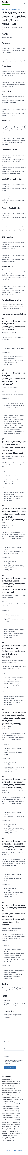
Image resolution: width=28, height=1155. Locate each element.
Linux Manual (6, 27)
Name (6, 1042)
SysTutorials (9, 1150)
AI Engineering (6, 1079)
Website (6, 1056)
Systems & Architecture (8, 1135)
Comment (7, 1017)
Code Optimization (7, 1086)
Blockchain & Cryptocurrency (10, 1083)
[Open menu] (24, 3)
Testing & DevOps (7, 1138)
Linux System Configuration (9, 1122)
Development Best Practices (9, 1092)
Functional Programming (9, 1095)
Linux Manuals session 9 (9, 1120)
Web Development (7, 1140)
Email (6, 1049)
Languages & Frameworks (9, 1097)
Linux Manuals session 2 (9, 1106)
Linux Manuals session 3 (16, 9)
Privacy (20, 1150)
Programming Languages (9, 1126)
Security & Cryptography (8, 1131)
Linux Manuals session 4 (9, 1111)
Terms (15, 1150)
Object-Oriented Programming (10, 1124)
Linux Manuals (5, 9)
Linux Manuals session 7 (9, 1115)
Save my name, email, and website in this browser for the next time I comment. (14, 1062)
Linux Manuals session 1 (9, 1104)
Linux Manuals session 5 (9, 1113)
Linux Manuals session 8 (9, 1117)
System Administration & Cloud (10, 1133)
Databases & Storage (7, 1088)
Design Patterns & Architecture (10, 1090)
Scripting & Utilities (7, 1129)
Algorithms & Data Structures (10, 1081)
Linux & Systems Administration (10, 1099)
